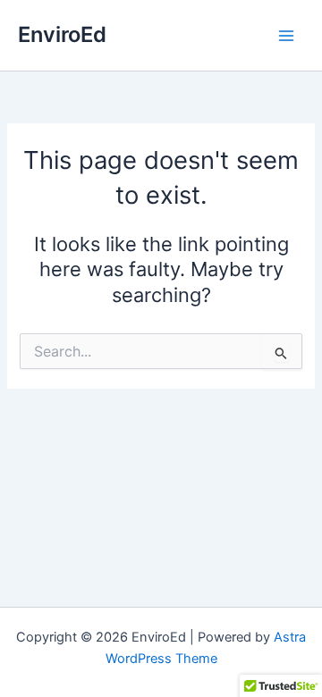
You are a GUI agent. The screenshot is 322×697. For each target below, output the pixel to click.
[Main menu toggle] (286, 35)
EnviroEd (62, 34)
